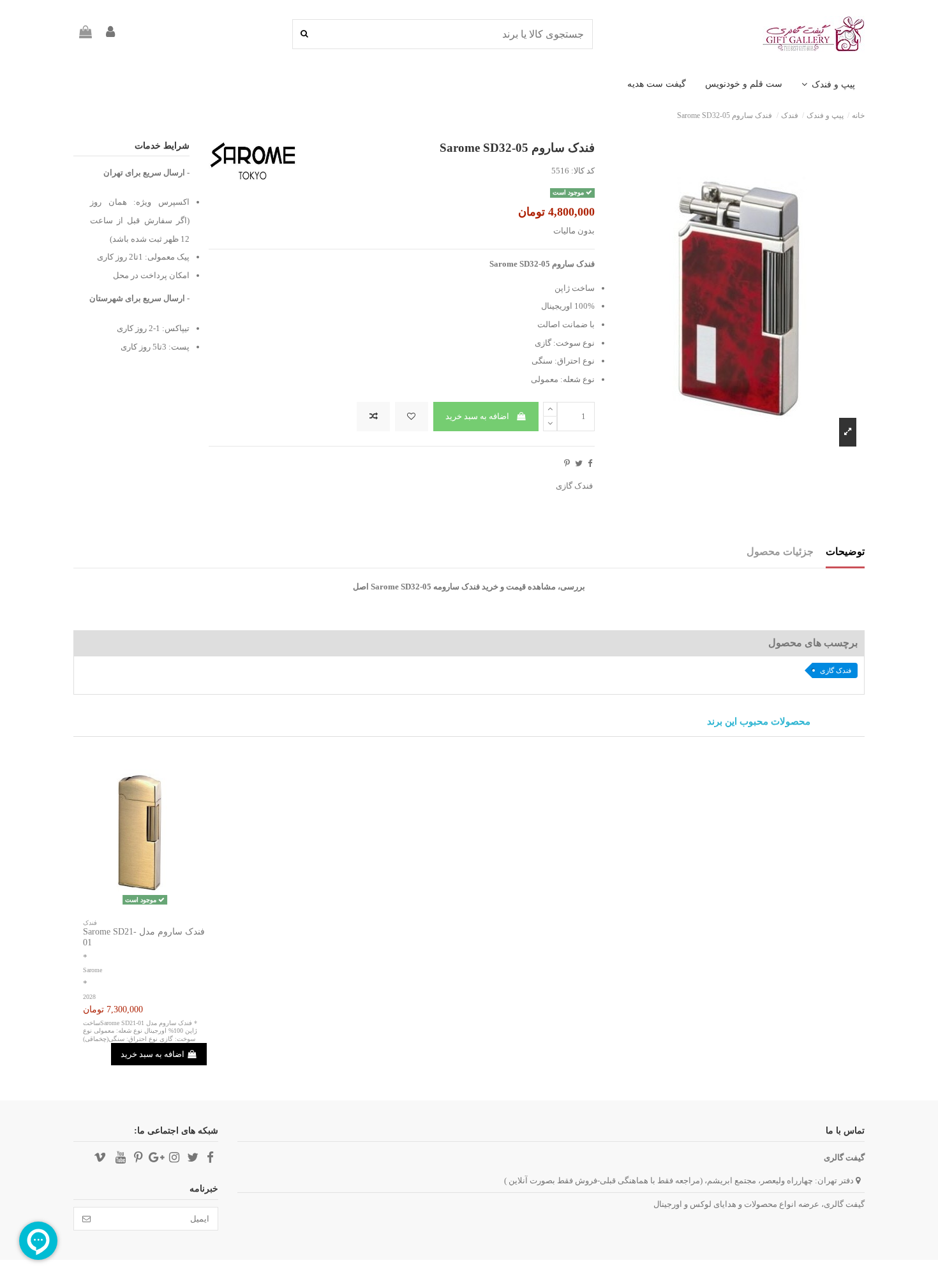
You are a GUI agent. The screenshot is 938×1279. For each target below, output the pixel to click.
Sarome (92, 969)
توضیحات (845, 551)
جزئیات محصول (780, 551)
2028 (89, 996)
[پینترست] (567, 463)
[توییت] (579, 463)
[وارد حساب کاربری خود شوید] (110, 34)
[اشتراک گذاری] (590, 463)
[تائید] (86, 1219)
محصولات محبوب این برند (758, 722)
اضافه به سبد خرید (477, 416)
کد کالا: (583, 170)
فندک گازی (574, 486)
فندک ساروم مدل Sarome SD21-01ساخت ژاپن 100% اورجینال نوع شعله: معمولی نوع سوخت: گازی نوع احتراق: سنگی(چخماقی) (140, 1030)
